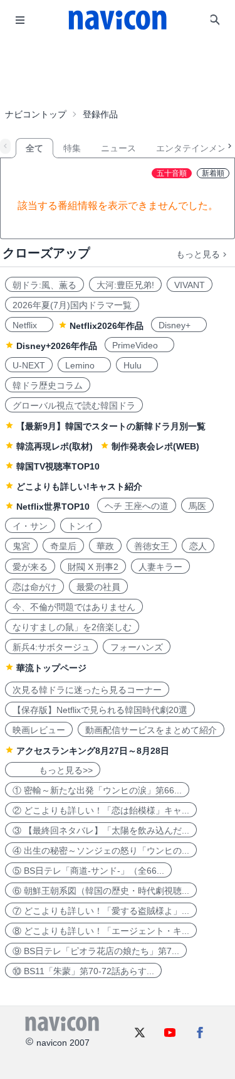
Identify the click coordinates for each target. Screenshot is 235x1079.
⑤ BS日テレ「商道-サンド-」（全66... (88, 871)
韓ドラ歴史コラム (48, 385)
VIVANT (189, 285)
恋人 (198, 546)
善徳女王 (151, 546)
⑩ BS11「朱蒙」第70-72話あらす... (83, 971)
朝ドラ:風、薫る (44, 285)
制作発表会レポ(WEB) (155, 446)
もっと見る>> (53, 770)
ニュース (118, 148)
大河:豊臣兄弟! (125, 285)
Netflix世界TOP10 (53, 507)
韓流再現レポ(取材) (54, 446)
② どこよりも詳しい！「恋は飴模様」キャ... (101, 810)
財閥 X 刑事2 (93, 567)
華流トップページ (51, 668)
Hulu (136, 365)
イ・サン (30, 526)
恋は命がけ (34, 587)
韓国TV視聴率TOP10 (58, 466)
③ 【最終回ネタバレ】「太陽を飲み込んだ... (101, 830)
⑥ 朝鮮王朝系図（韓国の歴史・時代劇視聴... (101, 891)
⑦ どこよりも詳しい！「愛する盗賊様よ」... (101, 911)
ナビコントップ (35, 114)
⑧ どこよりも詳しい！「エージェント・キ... (101, 931)
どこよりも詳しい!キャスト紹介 (79, 486)
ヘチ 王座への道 (137, 506)
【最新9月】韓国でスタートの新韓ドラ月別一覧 (111, 426)
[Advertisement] (118, 71)
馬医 (197, 506)
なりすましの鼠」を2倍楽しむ (72, 627)
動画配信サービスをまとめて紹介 (151, 730)
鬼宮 (21, 546)
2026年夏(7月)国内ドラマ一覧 (72, 305)
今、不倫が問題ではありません (74, 607)
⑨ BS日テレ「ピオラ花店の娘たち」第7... (96, 951)
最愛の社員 (98, 587)
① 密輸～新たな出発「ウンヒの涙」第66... (97, 790)
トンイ (81, 526)
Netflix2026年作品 (107, 326)
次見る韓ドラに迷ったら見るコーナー (87, 690)
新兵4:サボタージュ (51, 647)
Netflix (29, 325)
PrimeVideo (139, 345)
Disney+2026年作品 (56, 346)
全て (34, 148)
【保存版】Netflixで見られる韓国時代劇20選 (100, 710)
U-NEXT (29, 365)
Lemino (84, 365)
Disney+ (179, 325)
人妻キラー (160, 567)
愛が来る (30, 567)
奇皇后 (63, 546)
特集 (72, 148)
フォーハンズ (136, 647)
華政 (105, 546)
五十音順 (172, 173)
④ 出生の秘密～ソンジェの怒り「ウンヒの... (101, 850)
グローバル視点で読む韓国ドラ (74, 405)
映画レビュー (39, 730)
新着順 (213, 173)
